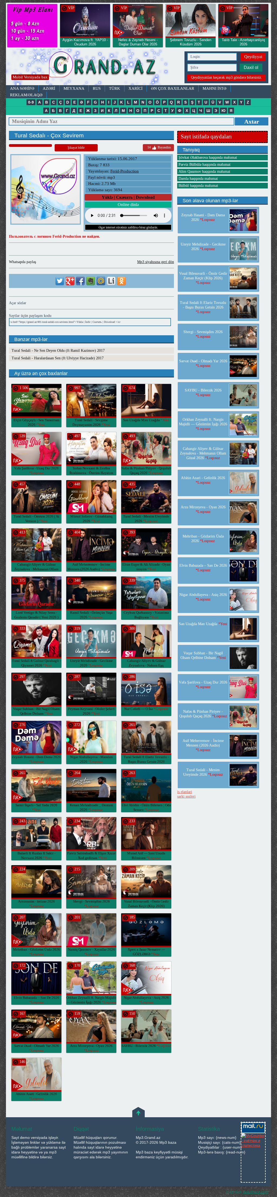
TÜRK (114, 88)
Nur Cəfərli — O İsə (146, 709)
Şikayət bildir (76, 148)
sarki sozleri (186, 796)
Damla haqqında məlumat (198, 179)
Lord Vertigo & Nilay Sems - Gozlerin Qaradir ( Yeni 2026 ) (36, 617)
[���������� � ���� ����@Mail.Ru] (101, 281)
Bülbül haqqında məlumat (198, 186)
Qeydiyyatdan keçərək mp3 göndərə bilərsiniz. (226, 77)
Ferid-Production (124, 171)
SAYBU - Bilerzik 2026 (146, 1046)
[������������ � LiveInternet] (111, 281)
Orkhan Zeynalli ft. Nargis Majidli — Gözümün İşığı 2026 (203, 424)
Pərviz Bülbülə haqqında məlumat (204, 165)
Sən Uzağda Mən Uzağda (146, 420)
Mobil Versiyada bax (30, 77)
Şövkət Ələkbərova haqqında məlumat (208, 157)
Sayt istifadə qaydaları (206, 136)
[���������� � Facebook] (80, 281)
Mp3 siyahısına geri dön (155, 262)
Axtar (251, 121)
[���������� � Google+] (70, 281)
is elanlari (184, 792)
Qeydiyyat (253, 56)
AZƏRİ (49, 88)
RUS (97, 88)
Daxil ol (251, 67)
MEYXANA (74, 88)
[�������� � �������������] (121, 281)
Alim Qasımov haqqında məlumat (204, 172)
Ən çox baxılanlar (172, 88)
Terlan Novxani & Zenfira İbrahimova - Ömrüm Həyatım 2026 (91, 472)
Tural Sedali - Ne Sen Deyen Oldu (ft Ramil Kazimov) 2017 (58, 351)
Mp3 (94, 67)
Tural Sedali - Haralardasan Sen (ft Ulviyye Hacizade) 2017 (58, 358)
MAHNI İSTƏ (214, 88)
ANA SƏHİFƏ (22, 88)
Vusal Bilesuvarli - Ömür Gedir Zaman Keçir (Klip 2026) (146, 906)
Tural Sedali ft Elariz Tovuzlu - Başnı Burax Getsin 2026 (146, 761)
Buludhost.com (255, 1192)
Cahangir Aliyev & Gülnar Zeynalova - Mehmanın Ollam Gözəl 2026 (36, 569)
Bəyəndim (159, 147)
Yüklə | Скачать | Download (128, 197)
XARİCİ (135, 88)
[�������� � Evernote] (90, 281)
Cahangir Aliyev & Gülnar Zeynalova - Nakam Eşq (146, 665)
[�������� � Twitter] (59, 281)
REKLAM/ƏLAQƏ (26, 95)
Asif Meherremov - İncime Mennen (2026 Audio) (203, 745)
